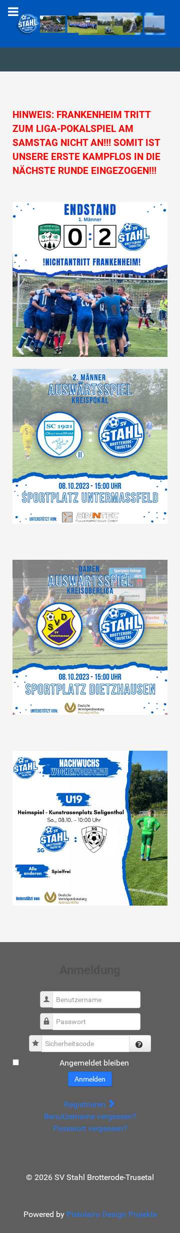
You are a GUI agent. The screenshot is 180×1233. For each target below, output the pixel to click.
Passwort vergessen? (90, 1128)
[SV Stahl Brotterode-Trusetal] (90, 23)
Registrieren (86, 1104)
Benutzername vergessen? (90, 1116)
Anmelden (90, 1079)
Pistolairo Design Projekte (111, 1214)
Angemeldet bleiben (94, 1063)
